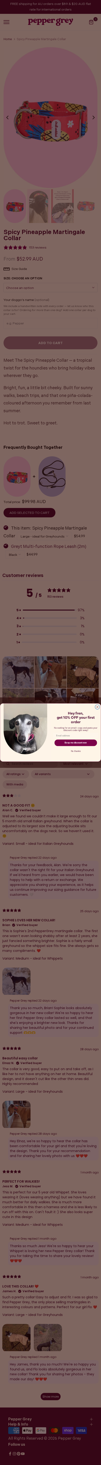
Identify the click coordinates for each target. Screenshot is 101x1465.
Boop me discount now (76, 743)
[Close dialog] (97, 707)
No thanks (76, 751)
